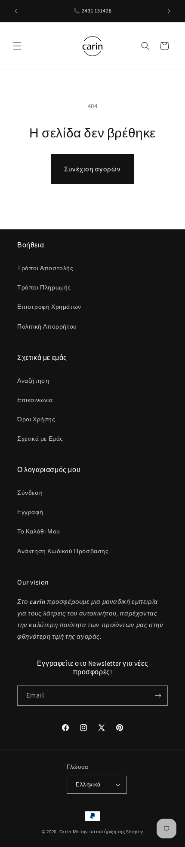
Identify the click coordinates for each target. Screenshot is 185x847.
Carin (65, 832)
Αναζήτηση (33, 380)
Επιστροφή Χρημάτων (49, 307)
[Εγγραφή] (157, 696)
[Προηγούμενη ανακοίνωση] (15, 11)
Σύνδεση (30, 493)
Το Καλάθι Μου (38, 531)
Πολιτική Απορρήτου (47, 326)
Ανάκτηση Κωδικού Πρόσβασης (63, 551)
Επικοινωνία (35, 400)
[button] (17, 46)
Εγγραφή (30, 512)
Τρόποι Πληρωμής (44, 287)
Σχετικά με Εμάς (40, 438)
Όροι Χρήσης (36, 419)
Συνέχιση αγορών (92, 169)
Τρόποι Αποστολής (45, 268)
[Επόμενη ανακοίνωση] (169, 11)
